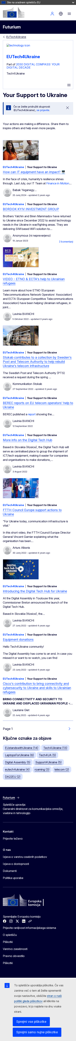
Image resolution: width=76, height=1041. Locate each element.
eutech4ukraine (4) (17, 769)
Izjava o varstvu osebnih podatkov (25, 857)
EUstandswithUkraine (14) (21, 748)
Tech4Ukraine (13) (55, 748)
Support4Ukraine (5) (48, 762)
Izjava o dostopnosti (16, 864)
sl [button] (61, 14)
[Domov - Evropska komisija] (13, 12)
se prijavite (43, 110)
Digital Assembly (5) (17, 762)
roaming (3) (42, 769)
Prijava (52, 14)
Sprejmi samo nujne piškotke (37, 1032)
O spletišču (10, 935)
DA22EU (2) (13, 776)
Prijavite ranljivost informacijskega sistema (29, 928)
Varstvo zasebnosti (15, 949)
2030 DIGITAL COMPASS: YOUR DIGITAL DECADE (33, 66)
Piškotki (8, 942)
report (32, 414)
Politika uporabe (13, 878)
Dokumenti (10, 871)
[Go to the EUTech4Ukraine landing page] (18, 45)
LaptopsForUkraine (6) (19, 755)
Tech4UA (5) (47, 755)
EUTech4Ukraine (16, 36)
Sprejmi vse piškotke (31, 1021)
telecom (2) (61, 769)
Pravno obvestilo (14, 956)
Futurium (12, 27)
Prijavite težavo (13, 838)
